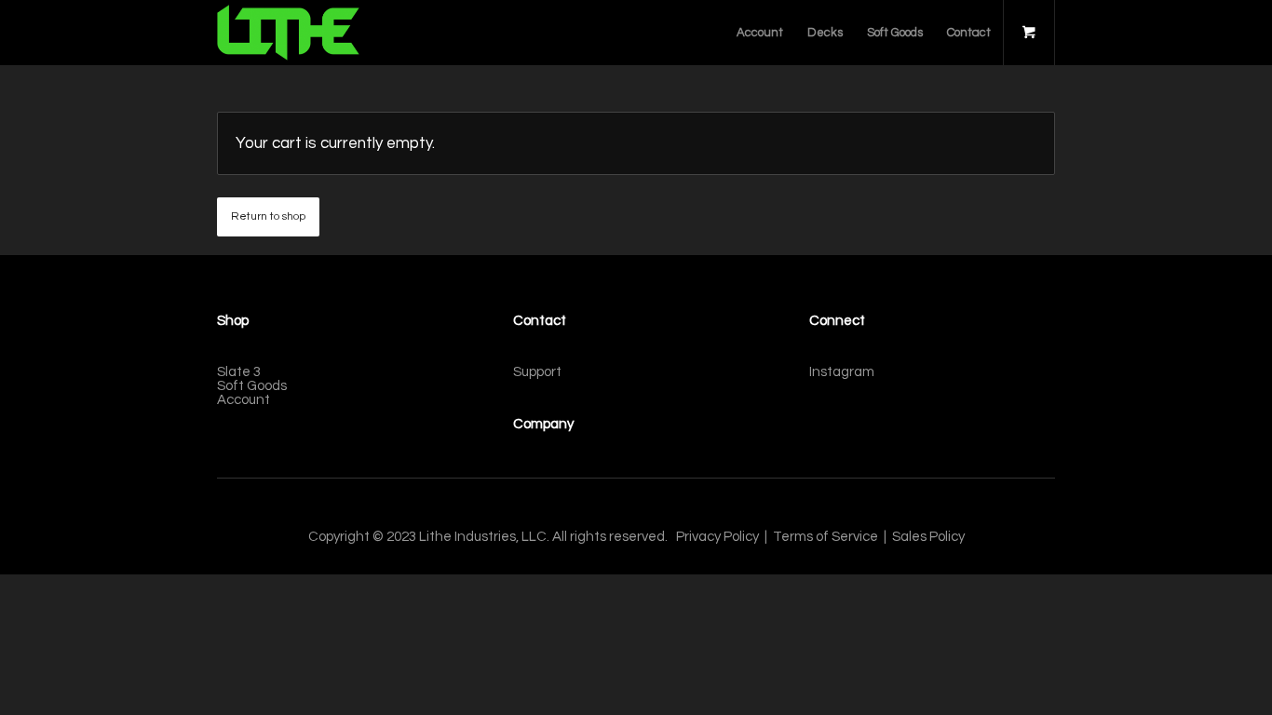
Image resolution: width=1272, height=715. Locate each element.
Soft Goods (252, 386)
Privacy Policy (717, 537)
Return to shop (268, 216)
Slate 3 (239, 372)
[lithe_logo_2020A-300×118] (288, 33)
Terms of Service (825, 537)
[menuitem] (759, 32)
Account (243, 400)
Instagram (841, 372)
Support (537, 372)
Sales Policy (928, 537)
